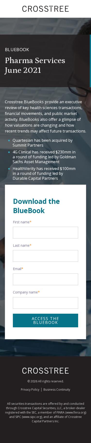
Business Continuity (56, 389)
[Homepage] (45, 373)
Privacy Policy (30, 389)
